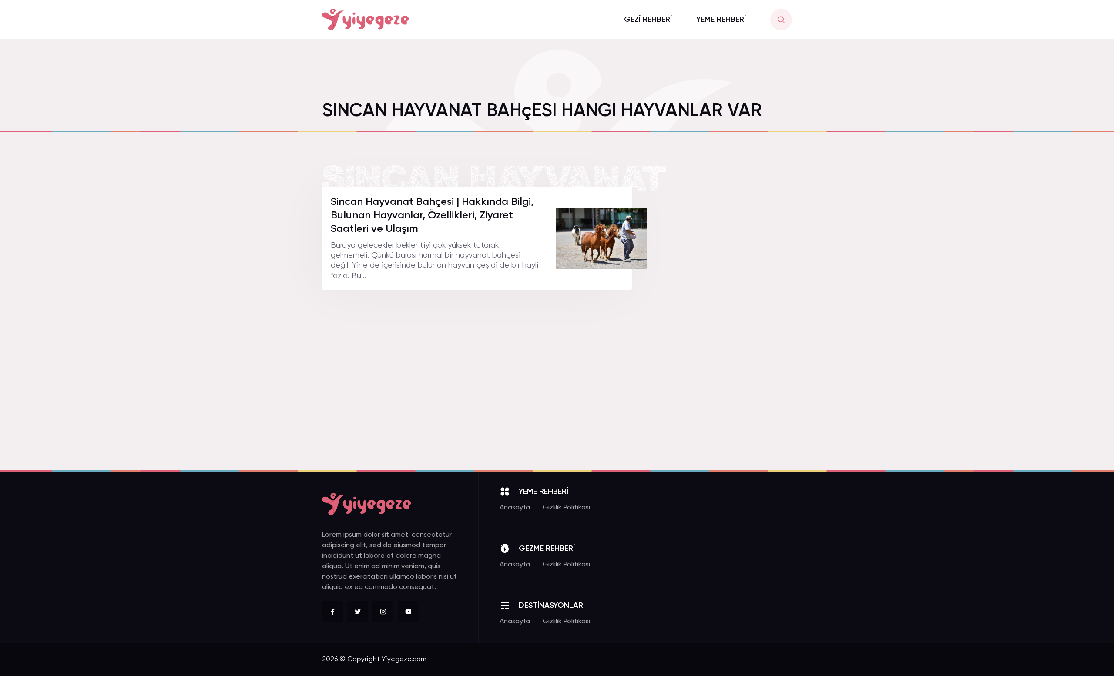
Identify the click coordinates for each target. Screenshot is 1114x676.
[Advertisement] (726, 317)
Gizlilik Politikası (566, 507)
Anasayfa (515, 507)
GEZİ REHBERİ (648, 19)
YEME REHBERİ (721, 19)
